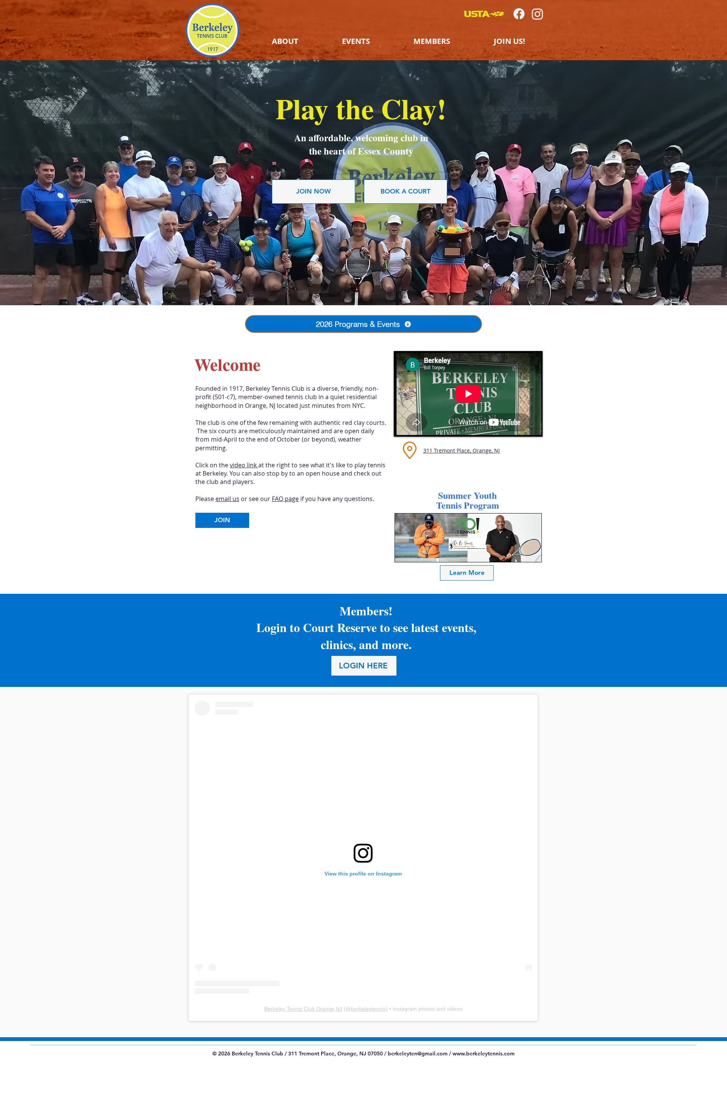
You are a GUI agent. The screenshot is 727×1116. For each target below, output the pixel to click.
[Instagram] (537, 13)
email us (227, 499)
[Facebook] (519, 13)
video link (244, 465)
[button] (285, 41)
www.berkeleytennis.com (483, 1053)
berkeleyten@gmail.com (418, 1053)
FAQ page (285, 499)
